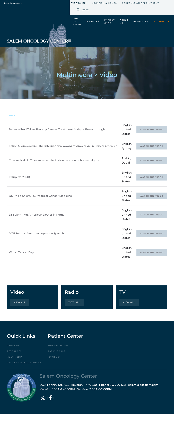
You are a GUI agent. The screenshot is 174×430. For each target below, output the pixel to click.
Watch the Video (151, 129)
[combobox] (90, 9)
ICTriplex (92, 21)
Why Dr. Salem (58, 345)
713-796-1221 (79, 3)
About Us (13, 345)
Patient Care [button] (109, 21)
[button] (69, 40)
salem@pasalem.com (143, 384)
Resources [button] (140, 21)
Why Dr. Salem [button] (77, 21)
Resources (14, 351)
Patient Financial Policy (24, 363)
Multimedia (15, 357)
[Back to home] (37, 35)
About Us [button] (124, 21)
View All (20, 302)
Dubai (125, 162)
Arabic (125, 158)
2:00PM (106, 389)
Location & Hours (104, 3)
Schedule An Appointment (140, 3)
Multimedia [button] (161, 21)
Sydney (126, 148)
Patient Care (57, 351)
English (126, 125)
